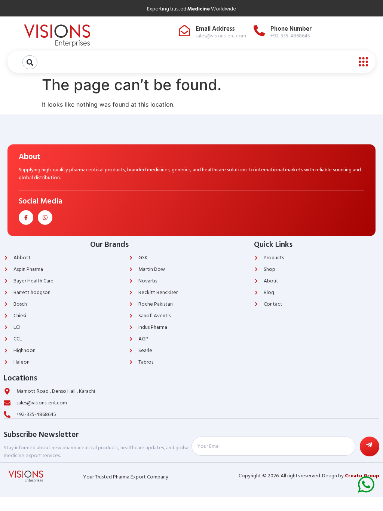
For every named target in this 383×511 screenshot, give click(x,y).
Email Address (215, 29)
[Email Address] (184, 30)
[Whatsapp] (45, 217)
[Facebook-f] (26, 217)
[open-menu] (361, 61)
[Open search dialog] (29, 62)
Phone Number (291, 29)
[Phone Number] (259, 30)
